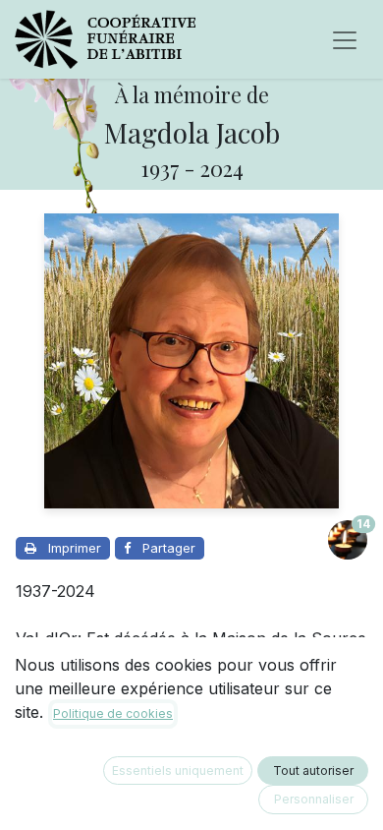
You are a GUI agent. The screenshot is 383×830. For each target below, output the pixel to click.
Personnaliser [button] (314, 799)
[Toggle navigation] (344, 39)
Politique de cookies (113, 713)
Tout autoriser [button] (313, 770)
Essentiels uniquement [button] (178, 770)
